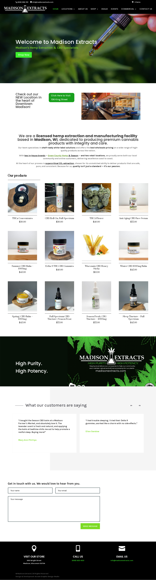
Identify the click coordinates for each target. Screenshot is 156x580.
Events (114, 9)
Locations (67, 9)
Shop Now (23, 54)
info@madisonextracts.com (122, 560)
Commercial (127, 9)
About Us (83, 9)
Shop (93, 9)
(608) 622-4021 (78, 560)
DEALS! (104, 9)
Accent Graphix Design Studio (47, 577)
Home (55, 9)
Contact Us (146, 9)
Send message (90, 526)
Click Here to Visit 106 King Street (60, 97)
